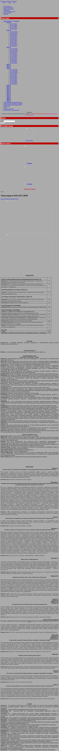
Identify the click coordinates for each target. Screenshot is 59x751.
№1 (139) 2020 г (13, 84)
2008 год (9, 99)
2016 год (9, 89)
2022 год (9, 65)
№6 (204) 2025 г (13, 39)
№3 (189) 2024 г (13, 60)
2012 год (9, 94)
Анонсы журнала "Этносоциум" (12, 21)
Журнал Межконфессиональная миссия (13, 102)
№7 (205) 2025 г (13, 38)
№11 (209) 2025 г (14, 33)
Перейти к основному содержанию (9, 1)
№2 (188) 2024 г (13, 61)
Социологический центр (9, 11)
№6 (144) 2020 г (13, 77)
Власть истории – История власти (11, 110)
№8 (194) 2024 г (13, 53)
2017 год (9, 87)
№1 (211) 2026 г (13, 29)
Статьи (5, 107)
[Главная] (29, 4)
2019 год (9, 85)
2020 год (9, 68)
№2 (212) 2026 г (13, 27)
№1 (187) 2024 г (13, 63)
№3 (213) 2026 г (13, 26)
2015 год (9, 90)
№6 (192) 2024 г (13, 56)
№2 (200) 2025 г (13, 44)
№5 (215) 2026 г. (29, 140)
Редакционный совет (8, 7)
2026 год (9, 22)
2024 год (9, 47)
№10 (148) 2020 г (14, 72)
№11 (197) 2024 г (14, 50)
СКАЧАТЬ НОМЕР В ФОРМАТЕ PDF (9, 199)
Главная (2, 191)
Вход (14, 2)
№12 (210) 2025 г (14, 31)
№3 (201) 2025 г (13, 43)
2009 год (9, 98)
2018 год (9, 86)
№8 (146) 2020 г (13, 74)
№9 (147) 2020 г (13, 73)
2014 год (9, 91)
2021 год (9, 67)
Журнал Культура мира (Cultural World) (13, 104)
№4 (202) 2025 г (13, 42)
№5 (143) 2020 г (13, 78)
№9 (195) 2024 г (13, 52)
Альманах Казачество (9, 108)
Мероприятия (7, 10)
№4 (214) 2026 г (13, 25)
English (4, 2)
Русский (9, 2)
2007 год (9, 100)
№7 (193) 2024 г (13, 55)
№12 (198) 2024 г (14, 48)
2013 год (9, 93)
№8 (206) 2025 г (13, 36)
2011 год (9, 95)
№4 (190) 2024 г (13, 59)
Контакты (6, 14)
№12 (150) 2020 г (14, 69)
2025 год (9, 30)
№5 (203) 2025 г (13, 40)
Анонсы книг (7, 106)
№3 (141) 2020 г (13, 81)
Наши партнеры (7, 12)
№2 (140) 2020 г (13, 82)
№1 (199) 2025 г (13, 46)
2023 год (9, 64)
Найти (2, 121)
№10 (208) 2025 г (14, 34)
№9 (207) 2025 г (13, 35)
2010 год (9, 97)
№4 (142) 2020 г (13, 80)
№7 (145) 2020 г (13, 76)
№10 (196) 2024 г (14, 51)
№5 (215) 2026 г (13, 23)
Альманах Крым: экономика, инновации (13, 103)
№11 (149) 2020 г (14, 70)
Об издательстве (7, 6)
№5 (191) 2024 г (13, 57)
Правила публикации (9, 8)
